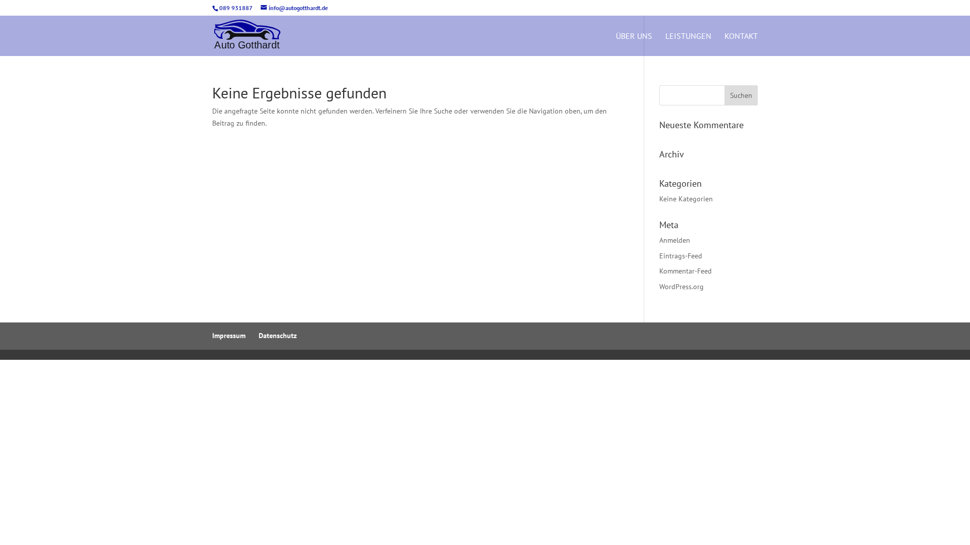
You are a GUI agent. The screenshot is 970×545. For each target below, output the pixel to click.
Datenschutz (278, 335)
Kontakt (741, 36)
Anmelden (674, 240)
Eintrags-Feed (680, 255)
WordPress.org (681, 286)
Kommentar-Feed (685, 271)
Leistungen (688, 36)
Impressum (229, 335)
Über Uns (634, 36)
